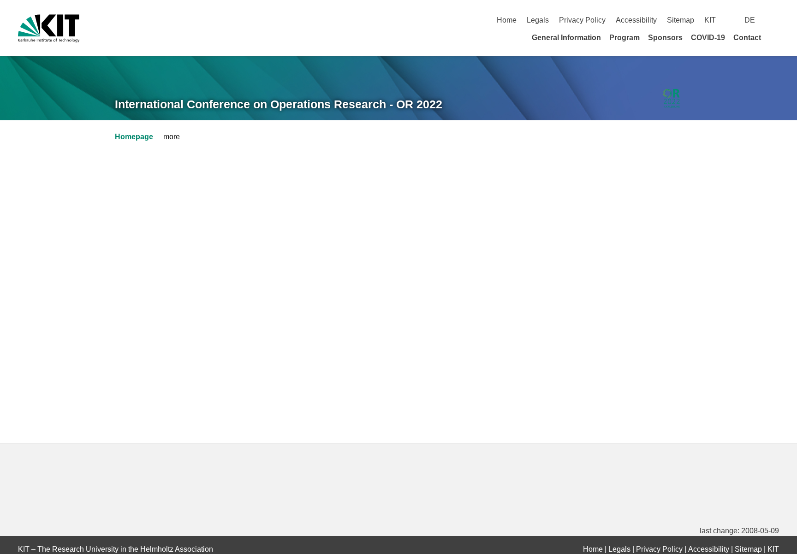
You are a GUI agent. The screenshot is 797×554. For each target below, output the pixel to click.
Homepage (134, 137)
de (749, 20)
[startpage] (776, 37)
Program (624, 37)
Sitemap (680, 20)
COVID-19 (708, 37)
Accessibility (636, 20)
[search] (775, 20)
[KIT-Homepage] (48, 28)
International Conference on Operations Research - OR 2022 (278, 104)
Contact (747, 37)
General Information (566, 37)
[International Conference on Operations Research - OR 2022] (671, 99)
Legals (538, 20)
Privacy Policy (582, 20)
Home (507, 20)
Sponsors (665, 37)
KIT (710, 20)
